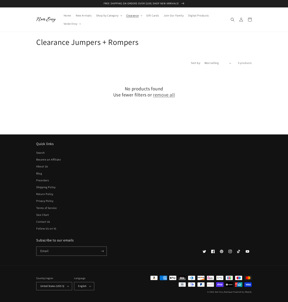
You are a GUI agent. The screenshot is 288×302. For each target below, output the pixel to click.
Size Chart (42, 215)
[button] (109, 15)
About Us (42, 166)
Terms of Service (46, 208)
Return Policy (44, 194)
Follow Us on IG (46, 228)
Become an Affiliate (48, 159)
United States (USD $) (52, 286)
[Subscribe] (102, 251)
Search (40, 152)
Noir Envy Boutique (224, 292)
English (82, 286)
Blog (39, 173)
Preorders (42, 180)
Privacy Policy (44, 201)
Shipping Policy (46, 187)
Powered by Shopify (242, 292)
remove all (164, 95)
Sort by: (195, 63)
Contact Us (43, 221)
